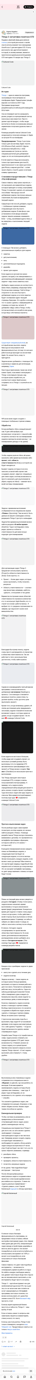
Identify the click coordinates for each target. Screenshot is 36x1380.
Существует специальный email (13, 343)
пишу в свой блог (13, 1329)
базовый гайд (25, 1298)
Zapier (11, 366)
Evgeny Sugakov (12, 32)
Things (4, 95)
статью (4, 42)
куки (13, 1371)
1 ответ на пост (7, 1346)
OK (31, 1371)
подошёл (13, 1189)
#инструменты (7, 1333)
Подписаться (29, 32)
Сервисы (9, 33)
